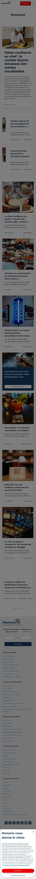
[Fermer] (33, 832)
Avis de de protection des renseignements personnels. (17, 865)
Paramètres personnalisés (18, 875)
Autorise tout (18, 870)
